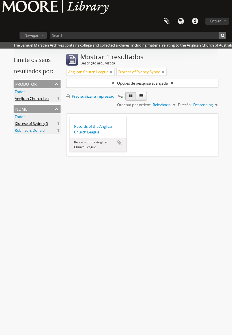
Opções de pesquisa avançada (142, 83)
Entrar (215, 21)
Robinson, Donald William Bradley (43, 130)
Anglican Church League (35, 98)
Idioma (181, 21)
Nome (21, 108)
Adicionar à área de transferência (119, 143)
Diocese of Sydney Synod (36, 123)
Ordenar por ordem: (134, 104)
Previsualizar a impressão (92, 96)
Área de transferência (167, 21)
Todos (20, 91)
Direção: (185, 104)
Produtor (26, 83)
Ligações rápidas (195, 21)
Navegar (31, 35)
